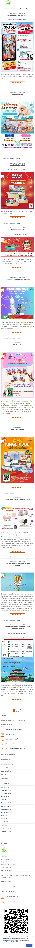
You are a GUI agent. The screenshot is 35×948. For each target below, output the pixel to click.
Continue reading (17, 82)
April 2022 (4, 815)
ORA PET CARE (17, 344)
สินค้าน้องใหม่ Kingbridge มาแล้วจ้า (18, 279)
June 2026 (4, 784)
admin (24, 99)
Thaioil (25, 19)
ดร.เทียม (3, 768)
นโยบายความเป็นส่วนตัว (8, 940)
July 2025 (4, 787)
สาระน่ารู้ (3, 774)
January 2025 (5, 790)
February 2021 (5, 828)
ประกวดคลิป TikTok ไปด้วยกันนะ (17, 15)
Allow (29, 945)
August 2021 (4, 819)
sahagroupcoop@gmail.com (11, 873)
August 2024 (5, 797)
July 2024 (4, 800)
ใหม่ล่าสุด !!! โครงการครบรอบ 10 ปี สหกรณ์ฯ (17, 564)
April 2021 (4, 825)
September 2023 (6, 806)
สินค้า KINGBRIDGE (17, 429)
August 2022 (5, 812)
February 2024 (5, 803)
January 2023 (5, 809)
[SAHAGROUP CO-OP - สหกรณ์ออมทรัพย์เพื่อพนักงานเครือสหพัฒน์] (18, 3)
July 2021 (4, 822)
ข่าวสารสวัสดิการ (14, 13)
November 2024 (6, 793)
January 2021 (5, 831)
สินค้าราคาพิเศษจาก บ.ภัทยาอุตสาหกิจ (17, 499)
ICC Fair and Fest (17, 230)
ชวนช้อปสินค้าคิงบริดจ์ (17, 165)
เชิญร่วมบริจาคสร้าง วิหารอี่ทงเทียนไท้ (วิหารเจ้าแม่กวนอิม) (17, 628)
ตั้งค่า (19, 942)
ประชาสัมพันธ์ (22, 13)
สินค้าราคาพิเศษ (17, 94)
